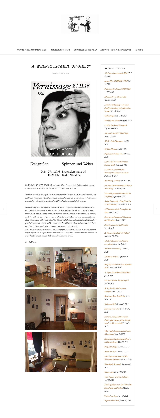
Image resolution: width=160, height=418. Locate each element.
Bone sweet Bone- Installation (114, 296)
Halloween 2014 (110, 352)
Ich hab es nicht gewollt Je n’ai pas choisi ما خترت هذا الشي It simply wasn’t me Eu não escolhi (117, 320)
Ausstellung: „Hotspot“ (112, 181)
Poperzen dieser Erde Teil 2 (113, 154)
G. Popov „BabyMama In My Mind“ (117, 273)
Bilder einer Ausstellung (112, 249)
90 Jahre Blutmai (110, 149)
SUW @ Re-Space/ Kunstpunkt (115, 125)
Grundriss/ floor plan (85, 50)
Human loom (109, 372)
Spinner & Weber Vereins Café (32, 50)
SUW (67, 73)
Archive (139, 50)
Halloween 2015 (110, 304)
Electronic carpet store (111, 309)
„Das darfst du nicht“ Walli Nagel (116, 133)
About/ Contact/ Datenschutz (115, 50)
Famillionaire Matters (112, 121)
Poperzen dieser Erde (111, 401)
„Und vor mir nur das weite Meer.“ (116, 73)
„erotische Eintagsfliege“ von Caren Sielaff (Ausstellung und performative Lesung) (117, 108)
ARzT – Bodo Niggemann (113, 141)
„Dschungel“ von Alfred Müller (115, 97)
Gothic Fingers (109, 116)
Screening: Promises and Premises (157, 209)
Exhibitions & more (60, 50)
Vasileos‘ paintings (110, 396)
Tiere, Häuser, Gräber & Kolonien (116, 377)
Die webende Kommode (112, 364)
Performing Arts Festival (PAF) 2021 (117, 89)
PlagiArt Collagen (110, 347)
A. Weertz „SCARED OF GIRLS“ (117, 233)
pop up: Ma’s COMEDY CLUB (115, 81)
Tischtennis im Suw (111, 257)
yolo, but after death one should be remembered (3, 209)
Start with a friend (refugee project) (116, 280)
